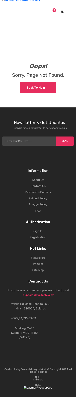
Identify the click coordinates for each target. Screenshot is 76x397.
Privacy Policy (38, 204)
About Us (38, 180)
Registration (38, 237)
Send (65, 140)
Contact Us (38, 186)
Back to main (36, 87)
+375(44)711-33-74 (23, 318)
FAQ (38, 210)
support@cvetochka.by (38, 295)
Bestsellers (38, 257)
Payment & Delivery (38, 192)
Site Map (38, 270)
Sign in (38, 231)
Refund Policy (38, 198)
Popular (38, 264)
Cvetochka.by (12, 369)
